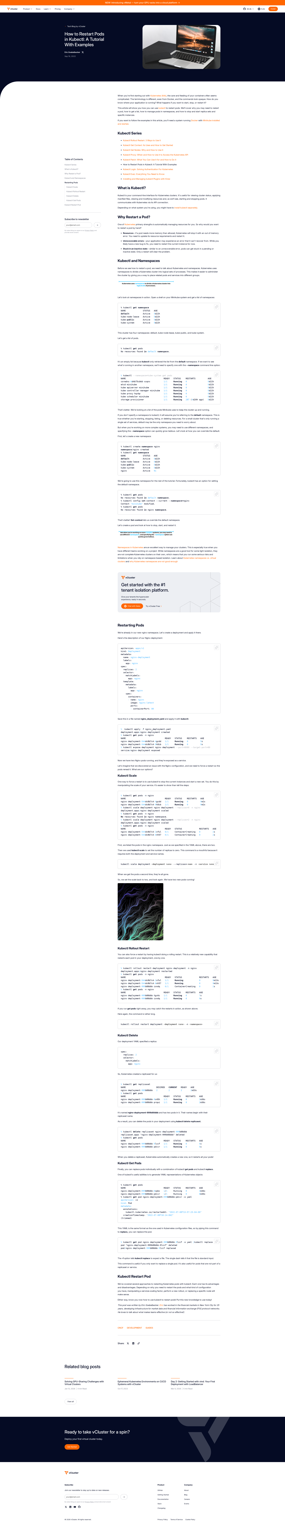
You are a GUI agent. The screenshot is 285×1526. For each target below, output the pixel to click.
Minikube (207, 120)
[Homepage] (72, 1473)
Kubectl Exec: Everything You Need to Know (144, 174)
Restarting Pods (71, 182)
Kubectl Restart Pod (73, 205)
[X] (82, 52)
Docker (194, 120)
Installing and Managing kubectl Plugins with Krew (146, 179)
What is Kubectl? (71, 169)
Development (134, 1328)
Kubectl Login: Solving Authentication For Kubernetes (148, 169)
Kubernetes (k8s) (158, 95)
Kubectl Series (70, 165)
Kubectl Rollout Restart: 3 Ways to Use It (142, 140)
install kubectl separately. (186, 207)
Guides (149, 1328)
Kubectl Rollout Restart (75, 191)
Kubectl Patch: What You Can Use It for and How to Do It (149, 159)
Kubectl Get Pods (73, 200)
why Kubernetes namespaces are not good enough (154, 561)
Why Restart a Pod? (73, 173)
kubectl (162, 108)
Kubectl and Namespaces (75, 178)
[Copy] (138, 1343)
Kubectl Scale (72, 187)
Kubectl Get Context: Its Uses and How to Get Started (148, 145)
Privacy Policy (89, 230)
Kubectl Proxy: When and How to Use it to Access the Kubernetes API (155, 155)
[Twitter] (66, 1507)
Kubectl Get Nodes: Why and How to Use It (143, 150)
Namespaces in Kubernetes (130, 547)
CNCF (120, 1328)
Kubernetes (130, 224)
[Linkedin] (133, 1343)
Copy (216, 306)
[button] (27, 9)
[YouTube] (74, 1507)
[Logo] (12, 9)
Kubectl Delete (72, 196)
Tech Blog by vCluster (76, 26)
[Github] (79, 1507)
